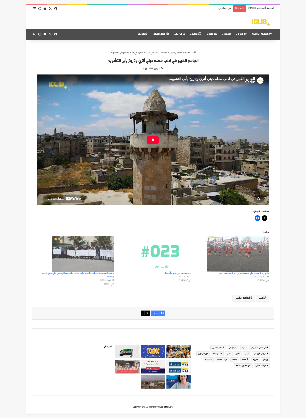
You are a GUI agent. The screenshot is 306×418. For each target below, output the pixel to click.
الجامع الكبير (243, 298)
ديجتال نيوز (203, 354)
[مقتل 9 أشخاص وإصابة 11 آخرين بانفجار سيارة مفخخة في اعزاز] (127, 366)
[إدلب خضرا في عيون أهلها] (154, 254)
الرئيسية (189, 53)
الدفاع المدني (218, 348)
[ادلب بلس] (261, 22)
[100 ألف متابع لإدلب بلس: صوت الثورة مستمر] (153, 351)
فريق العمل (159, 34)
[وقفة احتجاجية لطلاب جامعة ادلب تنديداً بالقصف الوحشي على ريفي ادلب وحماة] (76, 254)
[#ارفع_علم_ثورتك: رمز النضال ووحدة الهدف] (127, 351)
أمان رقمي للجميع (259, 348)
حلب (229, 354)
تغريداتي (108, 346)
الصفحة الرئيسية (260, 34)
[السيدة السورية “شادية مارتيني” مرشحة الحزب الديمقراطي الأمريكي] (178, 382)
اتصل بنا (142, 34)
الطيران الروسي (261, 354)
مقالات (210, 34)
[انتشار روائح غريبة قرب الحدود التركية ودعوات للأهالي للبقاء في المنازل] (153, 382)
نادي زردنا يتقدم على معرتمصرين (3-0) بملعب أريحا (244, 273)
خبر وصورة (217, 354)
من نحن (178, 34)
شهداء (245, 360)
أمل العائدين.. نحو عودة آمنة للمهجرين (211, 8)
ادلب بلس (233, 348)
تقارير (172, 53)
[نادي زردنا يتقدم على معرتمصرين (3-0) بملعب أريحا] (232, 254)
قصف (234, 360)
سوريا (255, 360)
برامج (195, 34)
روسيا (265, 360)
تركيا (247, 354)
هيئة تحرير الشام (243, 366)
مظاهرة (208, 360)
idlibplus (167, 407)
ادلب (261, 298)
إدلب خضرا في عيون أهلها (178, 273)
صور (226, 34)
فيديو (241, 34)
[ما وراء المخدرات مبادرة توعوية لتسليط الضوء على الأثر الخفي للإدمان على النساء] (153, 366)
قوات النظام (222, 360)
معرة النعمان (262, 366)
